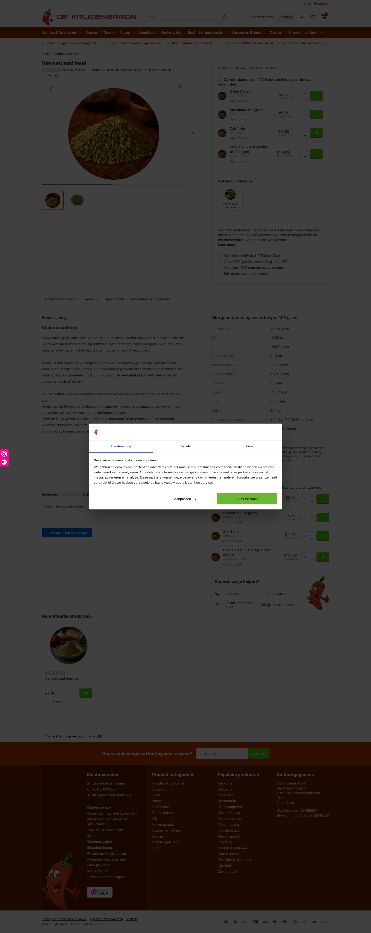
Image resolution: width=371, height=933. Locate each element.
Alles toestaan (247, 499)
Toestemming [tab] (121, 446)
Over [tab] (250, 446)
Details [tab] (185, 446)
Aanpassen (182, 499)
